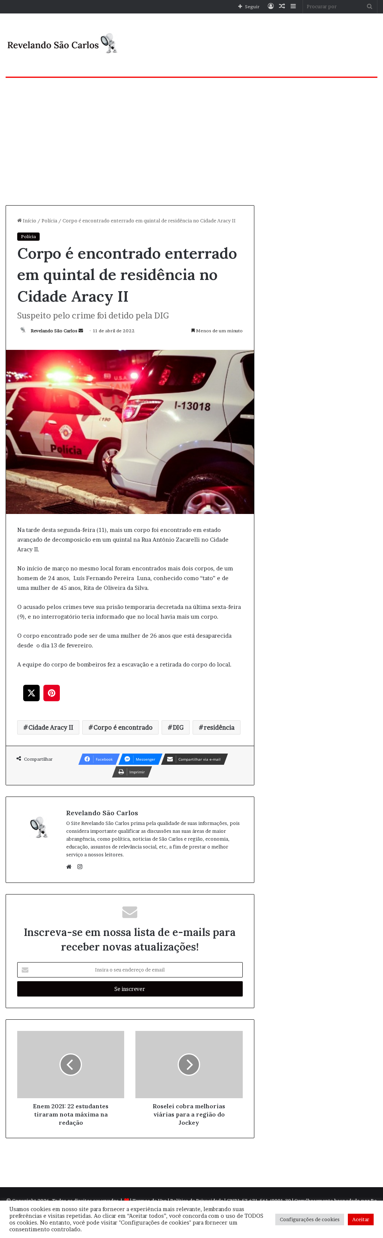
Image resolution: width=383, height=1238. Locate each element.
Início (29, 221)
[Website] (70, 866)
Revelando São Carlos (54, 330)
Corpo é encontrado (123, 727)
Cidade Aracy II (50, 727)
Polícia (49, 221)
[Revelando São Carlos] (64, 45)
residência (219, 727)
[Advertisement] (191, 141)
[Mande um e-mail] (81, 330)
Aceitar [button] (360, 1219)
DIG (178, 727)
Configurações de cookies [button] (310, 1219)
